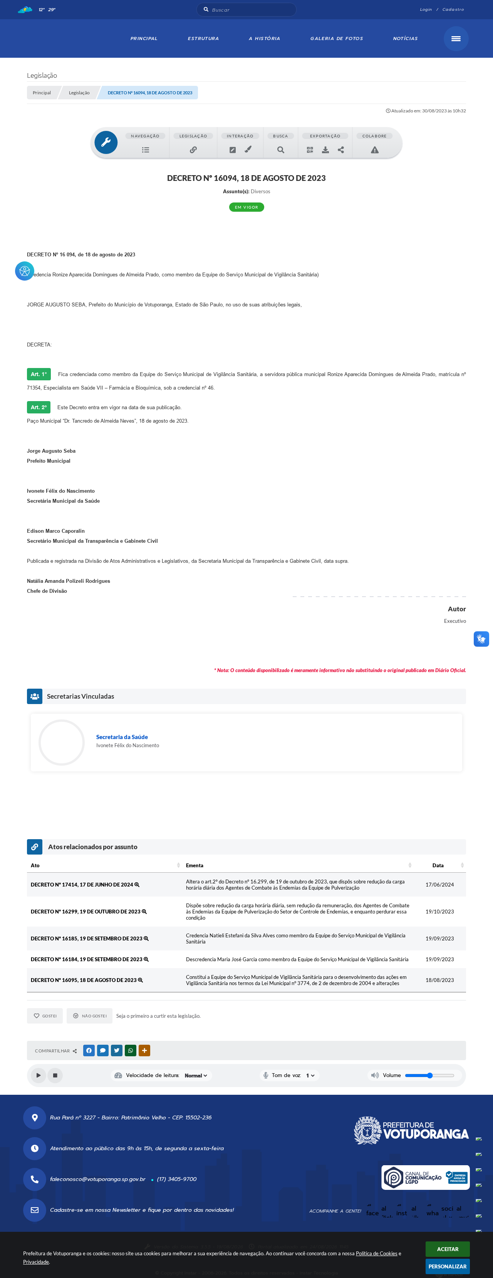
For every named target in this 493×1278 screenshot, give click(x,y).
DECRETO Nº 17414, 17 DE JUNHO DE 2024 (82, 885)
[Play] (38, 1075)
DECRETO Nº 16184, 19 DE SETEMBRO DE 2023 (87, 959)
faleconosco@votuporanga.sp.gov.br (98, 1179)
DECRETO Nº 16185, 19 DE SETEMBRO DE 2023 (87, 938)
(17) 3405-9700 (176, 1179)
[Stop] (55, 1075)
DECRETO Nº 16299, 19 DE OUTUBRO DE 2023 (86, 911)
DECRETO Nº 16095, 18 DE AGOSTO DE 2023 (84, 980)
